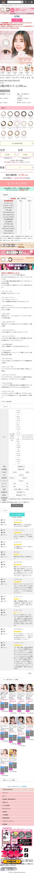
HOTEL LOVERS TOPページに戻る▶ (17, 786)
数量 (2, 167)
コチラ (18, 240)
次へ (30, 673)
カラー (3, 108)
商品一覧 (7, 6)
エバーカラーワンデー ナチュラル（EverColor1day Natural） (22, 6)
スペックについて (17, 505)
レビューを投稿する (17, 514)
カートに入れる (18, 183)
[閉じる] (21, 841)
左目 (2, 150)
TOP (2, 6)
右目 (20, 150)
